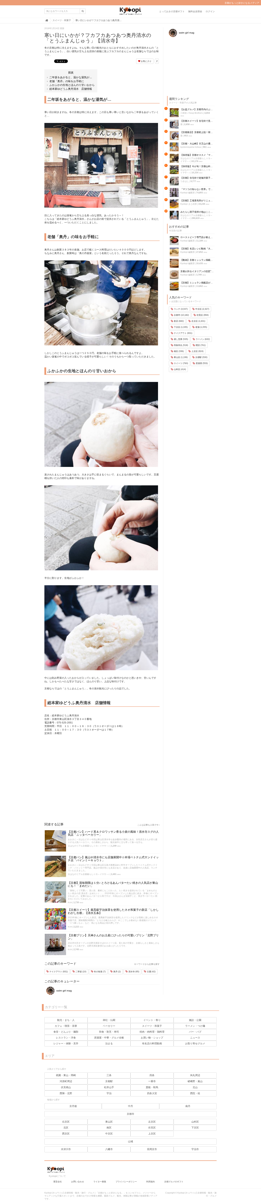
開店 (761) (200, 345)
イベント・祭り (152, 1020)
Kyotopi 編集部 (187, 192)
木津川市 (66, 1149)
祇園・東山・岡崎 (66, 1075)
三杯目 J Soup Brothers (191, 113)
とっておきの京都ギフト (172, 11)
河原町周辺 (66, 1081)
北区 (65, 1127)
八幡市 (109, 1149)
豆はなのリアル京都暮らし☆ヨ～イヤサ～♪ (88, 846)
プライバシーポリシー (126, 1181)
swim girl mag (64, 990)
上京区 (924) (197, 351)
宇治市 (195, 1149)
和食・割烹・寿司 (109, 1031)
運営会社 (57, 1181)
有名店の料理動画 (152, 1043)
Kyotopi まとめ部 (188, 204)
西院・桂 (195, 1093)
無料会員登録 (195, 11)
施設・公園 (195, 1020)
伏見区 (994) (202, 315)
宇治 (109, 1093)
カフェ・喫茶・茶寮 (66, 1025)
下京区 (195, 1127)
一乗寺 (152, 1081)
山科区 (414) (179, 369)
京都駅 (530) (201, 357)
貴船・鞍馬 (152, 1087)
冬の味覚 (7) (99, 971)
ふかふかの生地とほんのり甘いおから (72, 84)
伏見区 (152, 1127)
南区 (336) (178, 351)
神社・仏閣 (109, 1020)
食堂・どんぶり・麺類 (65, 1031)
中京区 (109, 1133)
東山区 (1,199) (180, 357)
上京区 (152, 1133)
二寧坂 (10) (80, 971)
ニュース (195, 1037)
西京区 (66, 1133)
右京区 (66, 1121)
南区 (109, 1127)
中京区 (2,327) (202, 309)
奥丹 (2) (117, 971)
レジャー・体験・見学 (65, 1043)
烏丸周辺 (195, 1075)
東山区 (109, 1121)
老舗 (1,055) (201, 327)
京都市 (130, 1113)
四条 (151, 1075)
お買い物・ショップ (152, 1037)
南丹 (187, 1106)
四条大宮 (152, 1093)
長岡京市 (152, 1149)
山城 (130, 1141)
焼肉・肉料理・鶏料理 (152, 1031)
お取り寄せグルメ (195, 1043)
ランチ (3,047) (180, 309)
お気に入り (145, 61)
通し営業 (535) (180, 339)
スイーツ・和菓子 (152, 1025)
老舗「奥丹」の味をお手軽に (66, 81)
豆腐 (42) (151, 971)
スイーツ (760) (180, 363)
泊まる (109, 1043)
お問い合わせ (77, 1181)
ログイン (210, 11)
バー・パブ (195, 1031)
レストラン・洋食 (66, 1037)
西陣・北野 (66, 1093)
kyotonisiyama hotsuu (190, 147)
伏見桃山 (66, 1087)
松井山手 (109, 1087)
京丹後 (73, 1106)
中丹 (130, 1106)
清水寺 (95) (133, 971)
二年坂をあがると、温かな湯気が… (70, 77)
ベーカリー (109, 1025)
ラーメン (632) (202, 339)
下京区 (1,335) (180, 327)
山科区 (195, 1121)
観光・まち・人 (66, 1020)
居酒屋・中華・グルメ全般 (109, 1037)
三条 (109, 1075)
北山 (195, 1087)
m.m (70, 902)
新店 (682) (178, 321)
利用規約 (150, 1181)
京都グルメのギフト (173, 1181)
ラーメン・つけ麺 (195, 1025)
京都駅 (109, 1081)
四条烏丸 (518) (180, 345)
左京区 (152, 1121)
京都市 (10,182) (181, 315)
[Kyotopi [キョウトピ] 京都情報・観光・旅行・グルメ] (130, 12)
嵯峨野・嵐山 (195, 1081)
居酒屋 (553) (201, 363)
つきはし (184, 181)
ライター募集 (99, 1181)
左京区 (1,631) (198, 321)
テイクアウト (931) (58, 971)
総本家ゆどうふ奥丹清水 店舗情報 (70, 88)
